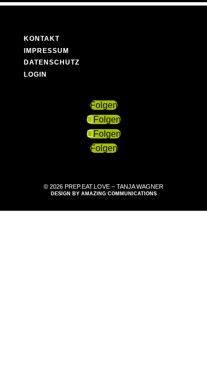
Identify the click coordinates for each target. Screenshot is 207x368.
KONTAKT (42, 38)
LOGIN (35, 74)
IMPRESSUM (46, 51)
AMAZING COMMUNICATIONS (119, 193)
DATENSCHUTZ (51, 62)
